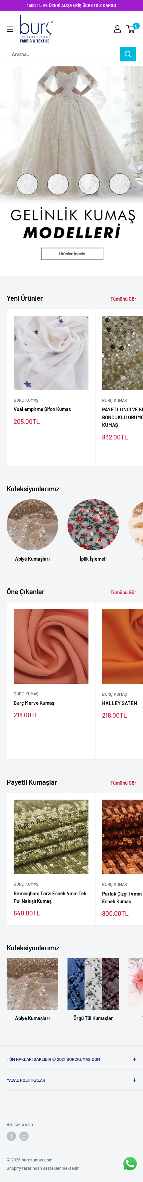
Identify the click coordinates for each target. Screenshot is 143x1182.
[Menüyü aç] (10, 29)
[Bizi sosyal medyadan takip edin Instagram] (24, 1136)
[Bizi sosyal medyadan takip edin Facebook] (11, 1136)
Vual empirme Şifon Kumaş (42, 409)
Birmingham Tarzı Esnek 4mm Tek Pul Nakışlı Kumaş (50, 897)
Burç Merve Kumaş (34, 703)
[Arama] (128, 54)
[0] (131, 29)
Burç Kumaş (26, 400)
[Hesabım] (117, 29)
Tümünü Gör (123, 299)
